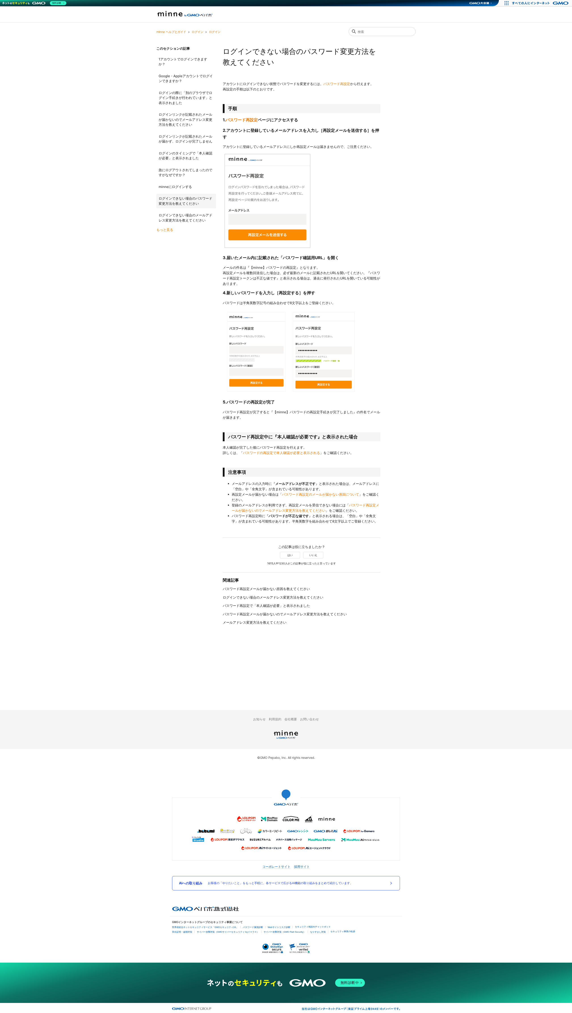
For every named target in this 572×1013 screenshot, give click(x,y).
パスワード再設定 (336, 84)
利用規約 (275, 719)
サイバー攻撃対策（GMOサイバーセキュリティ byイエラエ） (228, 932)
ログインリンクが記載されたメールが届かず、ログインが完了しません (185, 139)
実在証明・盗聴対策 (182, 932)
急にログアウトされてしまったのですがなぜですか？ (185, 172)
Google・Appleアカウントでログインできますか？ (186, 78)
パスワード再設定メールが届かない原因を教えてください (266, 589)
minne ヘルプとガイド (171, 32)
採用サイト (302, 866)
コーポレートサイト (276, 866)
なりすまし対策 (318, 932)
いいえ (313, 555)
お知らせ (259, 719)
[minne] (286, 739)
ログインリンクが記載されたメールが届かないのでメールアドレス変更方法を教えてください (185, 119)
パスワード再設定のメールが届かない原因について (320, 494)
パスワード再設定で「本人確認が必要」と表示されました (266, 606)
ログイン (197, 32)
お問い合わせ (309, 719)
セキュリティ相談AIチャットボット (313, 927)
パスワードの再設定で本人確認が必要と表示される (281, 453)
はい (290, 555)
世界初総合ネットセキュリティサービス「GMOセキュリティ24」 (205, 927)
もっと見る (164, 230)
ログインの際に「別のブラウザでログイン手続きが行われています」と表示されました (185, 98)
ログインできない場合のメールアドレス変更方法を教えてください (185, 217)
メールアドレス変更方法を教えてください (254, 622)
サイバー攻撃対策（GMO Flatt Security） (284, 932)
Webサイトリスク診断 (279, 927)
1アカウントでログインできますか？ (183, 61)
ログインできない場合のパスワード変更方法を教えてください (185, 201)
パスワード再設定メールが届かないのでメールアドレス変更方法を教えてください (285, 614)
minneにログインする (175, 187)
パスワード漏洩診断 (253, 927)
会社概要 (290, 719)
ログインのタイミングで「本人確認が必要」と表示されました (185, 155)
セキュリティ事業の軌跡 (342, 931)
